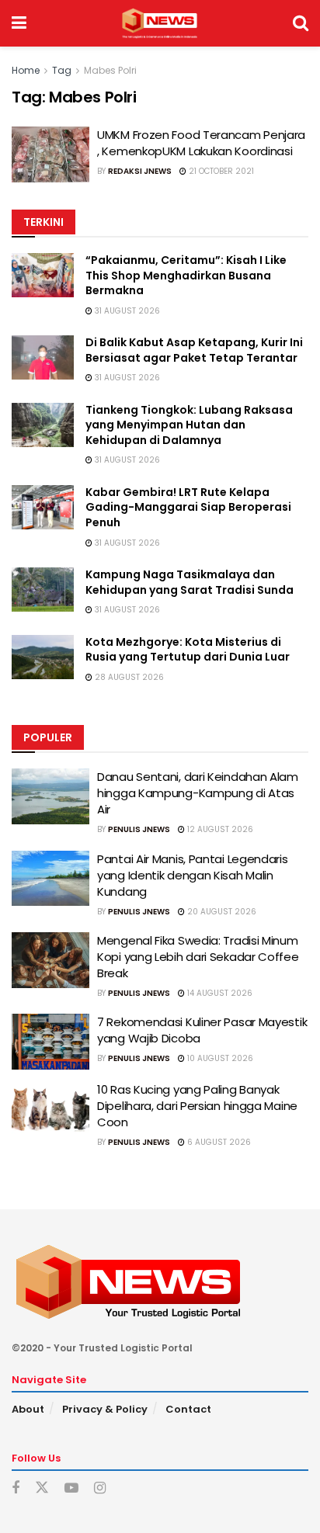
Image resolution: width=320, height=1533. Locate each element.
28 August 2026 (128, 677)
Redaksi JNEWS (140, 171)
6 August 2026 (218, 1142)
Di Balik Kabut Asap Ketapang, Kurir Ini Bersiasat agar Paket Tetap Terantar (194, 350)
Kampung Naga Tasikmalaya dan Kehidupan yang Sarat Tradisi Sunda (189, 582)
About (28, 1409)
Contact (188, 1409)
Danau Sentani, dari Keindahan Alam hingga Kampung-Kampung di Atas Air (197, 792)
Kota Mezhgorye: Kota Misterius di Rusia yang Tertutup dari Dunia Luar (187, 649)
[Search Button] (300, 23)
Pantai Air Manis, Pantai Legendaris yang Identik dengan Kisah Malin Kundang (192, 875)
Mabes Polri (110, 70)
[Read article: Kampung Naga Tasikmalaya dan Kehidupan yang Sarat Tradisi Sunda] (43, 589)
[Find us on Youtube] (71, 1488)
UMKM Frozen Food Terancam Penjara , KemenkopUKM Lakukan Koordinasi (201, 143)
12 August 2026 (219, 829)
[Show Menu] (19, 23)
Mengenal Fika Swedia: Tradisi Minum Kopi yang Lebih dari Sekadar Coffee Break (198, 956)
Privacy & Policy (105, 1409)
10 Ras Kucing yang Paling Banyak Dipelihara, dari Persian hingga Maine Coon (197, 1105)
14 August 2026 (218, 993)
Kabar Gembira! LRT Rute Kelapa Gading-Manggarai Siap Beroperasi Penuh (188, 507)
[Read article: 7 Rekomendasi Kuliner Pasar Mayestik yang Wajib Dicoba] (50, 1042)
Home (26, 70)
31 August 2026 (126, 311)
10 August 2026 (219, 1058)
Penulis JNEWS (139, 829)
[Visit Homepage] (159, 23)
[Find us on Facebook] (15, 1488)
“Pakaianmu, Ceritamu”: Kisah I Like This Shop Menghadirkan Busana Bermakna (186, 275)
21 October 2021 (220, 171)
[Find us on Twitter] (42, 1488)
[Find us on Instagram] (100, 1488)
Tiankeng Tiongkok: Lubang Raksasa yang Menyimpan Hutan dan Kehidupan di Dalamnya (189, 425)
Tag (61, 70)
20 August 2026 (220, 911)
